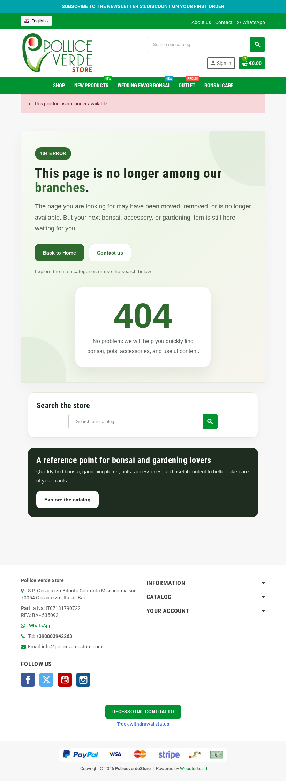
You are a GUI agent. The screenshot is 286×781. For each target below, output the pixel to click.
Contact (224, 22)
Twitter (46, 680)
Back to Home (59, 253)
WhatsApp (253, 22)
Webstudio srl (193, 768)
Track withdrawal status (143, 724)
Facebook (28, 680)
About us (201, 22)
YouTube (65, 680)
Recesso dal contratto (143, 711)
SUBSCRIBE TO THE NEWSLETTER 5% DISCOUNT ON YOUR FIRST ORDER (143, 6)
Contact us (110, 253)
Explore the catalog (67, 499)
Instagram (83, 680)
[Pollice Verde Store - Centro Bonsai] (57, 52)
